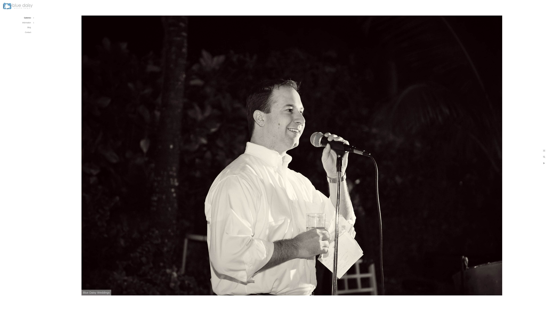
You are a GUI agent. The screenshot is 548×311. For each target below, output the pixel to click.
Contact (28, 32)
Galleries (27, 18)
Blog (29, 28)
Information (26, 23)
